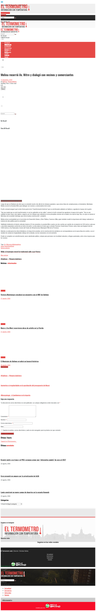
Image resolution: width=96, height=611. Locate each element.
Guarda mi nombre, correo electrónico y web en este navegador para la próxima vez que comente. (32, 430)
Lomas (6, 53)
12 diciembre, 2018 (6, 80)
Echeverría (7, 67)
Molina (14, 244)
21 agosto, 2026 (5, 298)
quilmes (18, 244)
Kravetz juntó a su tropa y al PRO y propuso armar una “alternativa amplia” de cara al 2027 (33, 460)
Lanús (6, 52)
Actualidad (50, 554)
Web (2, 427)
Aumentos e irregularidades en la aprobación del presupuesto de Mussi (25, 385)
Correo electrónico (7, 423)
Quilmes (6, 89)
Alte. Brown (7, 44)
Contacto (3, 15)
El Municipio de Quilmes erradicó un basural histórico (20, 361)
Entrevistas (50, 556)
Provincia (7, 18)
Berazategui (8, 60)
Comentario (5, 416)
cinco (11, 244)
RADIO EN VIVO (5, 13)
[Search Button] (15, 34)
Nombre (4, 420)
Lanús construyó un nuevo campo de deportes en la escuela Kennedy (25, 492)
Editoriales (50, 558)
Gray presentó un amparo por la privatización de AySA (20, 476)
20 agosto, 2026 (5, 365)
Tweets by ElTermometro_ (9, 441)
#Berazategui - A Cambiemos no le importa (15, 395)
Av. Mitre (6, 244)
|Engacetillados (12, 82)
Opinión (50, 560)
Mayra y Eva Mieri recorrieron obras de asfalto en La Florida (22, 328)
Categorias (4, 504)
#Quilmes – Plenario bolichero (11, 376)
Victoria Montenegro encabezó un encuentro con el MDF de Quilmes (25, 294)
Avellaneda (7, 46)
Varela (6, 57)
